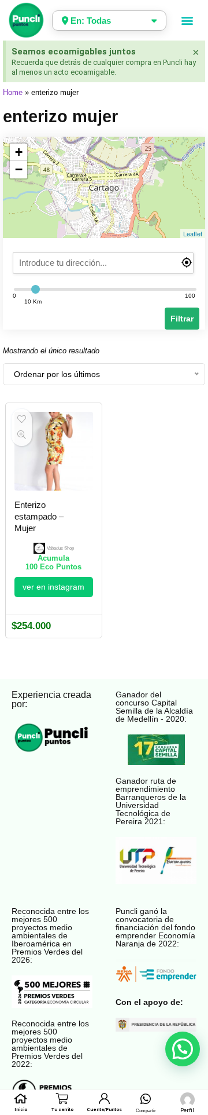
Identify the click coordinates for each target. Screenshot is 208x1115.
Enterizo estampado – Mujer (39, 516)
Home (13, 92)
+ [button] (19, 152)
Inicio (20, 1109)
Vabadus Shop (60, 548)
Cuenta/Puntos (104, 1109)
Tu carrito (62, 1109)
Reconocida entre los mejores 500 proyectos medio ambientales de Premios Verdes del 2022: (50, 1044)
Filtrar (182, 318)
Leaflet (192, 233)
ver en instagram (53, 586)
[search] (103, 263)
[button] (187, 20)
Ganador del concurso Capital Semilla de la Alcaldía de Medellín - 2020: (154, 706)
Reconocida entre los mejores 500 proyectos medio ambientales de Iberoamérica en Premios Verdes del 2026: (50, 935)
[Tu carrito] (62, 1098)
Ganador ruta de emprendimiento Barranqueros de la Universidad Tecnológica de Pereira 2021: (151, 801)
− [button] (19, 169)
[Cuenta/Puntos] (103, 1098)
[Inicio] (20, 1098)
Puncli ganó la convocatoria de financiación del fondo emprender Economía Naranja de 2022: (155, 927)
